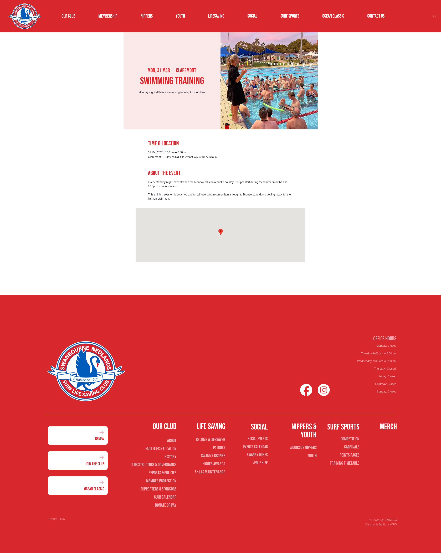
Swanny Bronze (213, 456)
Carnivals (351, 447)
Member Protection (161, 481)
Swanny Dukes (257, 455)
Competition (350, 439)
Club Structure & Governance (153, 465)
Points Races (349, 455)
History (170, 457)
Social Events (258, 439)
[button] (68, 16)
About (171, 440)
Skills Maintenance (210, 472)
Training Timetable (344, 463)
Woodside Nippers (303, 447)
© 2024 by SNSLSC (383, 519)
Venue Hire (260, 463)
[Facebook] (306, 390)
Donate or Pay (165, 505)
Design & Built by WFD (381, 524)
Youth (312, 455)
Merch (388, 427)
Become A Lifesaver (210, 439)
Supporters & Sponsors (158, 489)
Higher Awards (213, 464)
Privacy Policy (56, 518)
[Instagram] (324, 390)
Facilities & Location (160, 449)
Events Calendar (255, 447)
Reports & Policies (162, 473)
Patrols (219, 448)
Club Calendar (165, 497)
